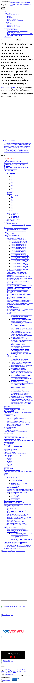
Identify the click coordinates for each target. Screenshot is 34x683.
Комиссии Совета (12, 25)
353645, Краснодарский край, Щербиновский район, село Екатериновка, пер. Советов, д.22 (16, 670)
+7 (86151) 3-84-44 (11, 672)
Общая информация (12, 14)
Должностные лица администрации (17, 31)
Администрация (10, 28)
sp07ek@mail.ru (8, 674)
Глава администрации (13, 32)
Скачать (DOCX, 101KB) (8, 140)
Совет (7, 22)
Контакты (8, 37)
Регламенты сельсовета (13, 26)
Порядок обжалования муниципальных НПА (20, 34)
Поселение (8, 13)
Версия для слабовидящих (17, 2)
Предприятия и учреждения (15, 20)
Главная (7, 11)
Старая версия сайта (21, 4)
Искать (18, 39)
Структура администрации (14, 35)
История (9, 16)
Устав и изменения (12, 19)
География (10, 17)
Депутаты (10, 23)
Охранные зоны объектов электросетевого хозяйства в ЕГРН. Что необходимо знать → (16, 151)
